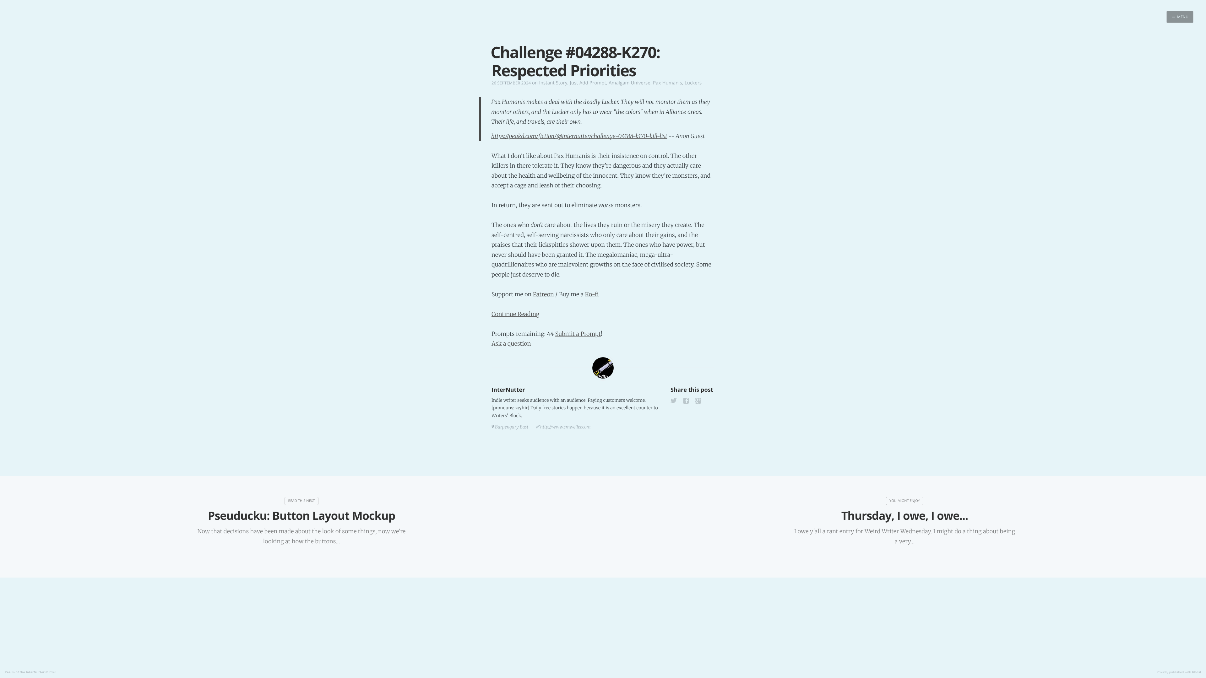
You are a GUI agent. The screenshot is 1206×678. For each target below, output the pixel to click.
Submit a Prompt (578, 333)
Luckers (693, 83)
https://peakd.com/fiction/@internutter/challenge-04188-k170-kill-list (579, 136)
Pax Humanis (667, 83)
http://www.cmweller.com (565, 427)
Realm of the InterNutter (25, 672)
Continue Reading (516, 314)
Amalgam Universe (629, 83)
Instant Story (553, 83)
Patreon (543, 294)
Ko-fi (592, 294)
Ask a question (511, 343)
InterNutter (508, 390)
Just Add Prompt (588, 83)
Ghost (1196, 672)
